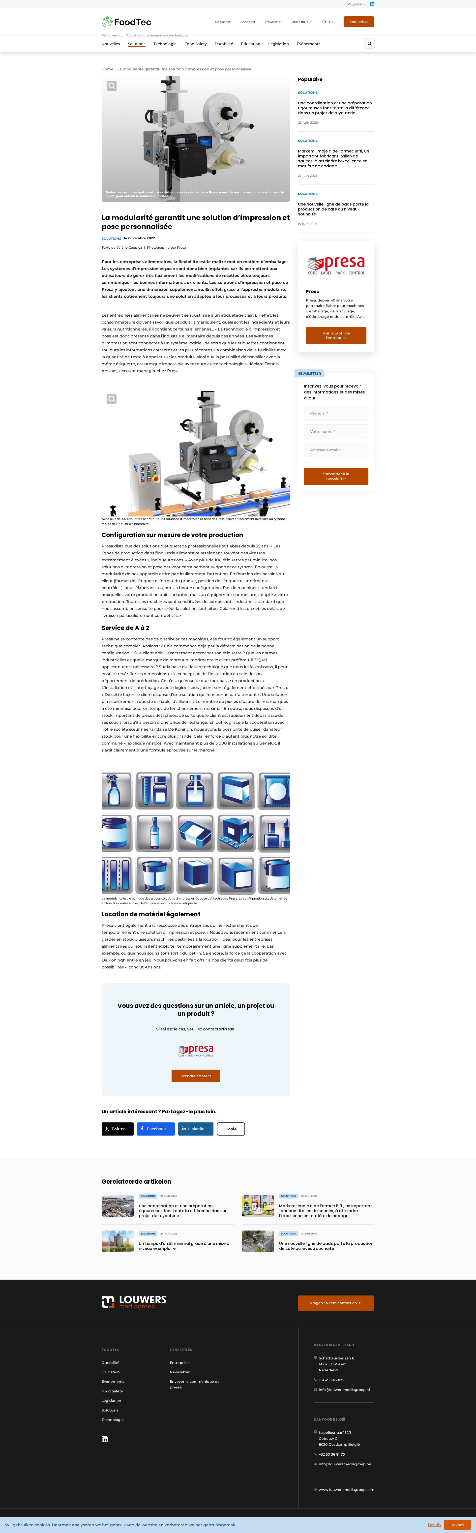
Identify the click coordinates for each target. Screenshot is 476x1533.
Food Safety (195, 43)
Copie (231, 1129)
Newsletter (273, 22)
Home (107, 69)
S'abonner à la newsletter (336, 476)
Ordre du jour (302, 22)
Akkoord (458, 1525)
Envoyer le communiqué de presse (195, 1384)
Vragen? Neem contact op (333, 1303)
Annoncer (247, 22)
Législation (278, 43)
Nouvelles (111, 43)
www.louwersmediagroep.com (346, 1489)
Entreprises (359, 22)
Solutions (137, 43)
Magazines (223, 22)
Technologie (165, 43)
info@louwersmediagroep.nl (344, 1389)
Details (434, 1524)
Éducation (250, 43)
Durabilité (224, 43)
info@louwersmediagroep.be (345, 1464)
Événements (308, 43)
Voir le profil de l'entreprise (336, 335)
